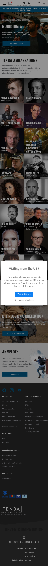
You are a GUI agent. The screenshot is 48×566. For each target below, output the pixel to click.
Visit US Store (24, 294)
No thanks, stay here (24, 300)
